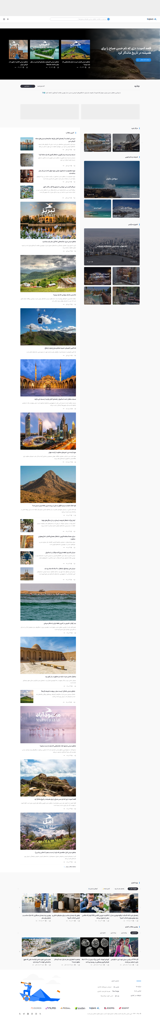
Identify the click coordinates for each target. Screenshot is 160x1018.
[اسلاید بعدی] (82, 143)
